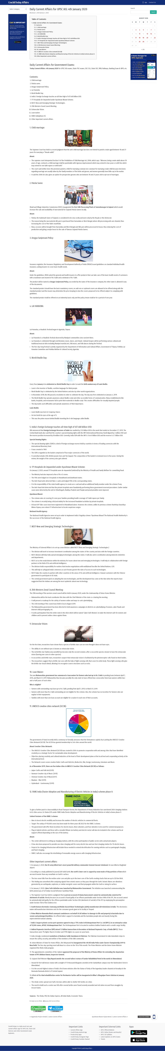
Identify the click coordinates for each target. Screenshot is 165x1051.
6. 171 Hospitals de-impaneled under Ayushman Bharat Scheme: (55, 40)
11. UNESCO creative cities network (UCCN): (49, 52)
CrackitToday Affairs (18, 2)
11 (139, 34)
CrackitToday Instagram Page (80, 1037)
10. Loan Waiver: (41, 49)
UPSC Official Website (107, 1030)
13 (147, 34)
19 (143, 38)
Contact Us (152, 2)
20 (147, 38)
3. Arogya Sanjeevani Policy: (44, 32)
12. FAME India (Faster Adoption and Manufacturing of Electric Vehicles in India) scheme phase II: (66, 54)
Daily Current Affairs (36, 1001)
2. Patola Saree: (40, 29)
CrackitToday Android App (79, 1032)
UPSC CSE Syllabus (106, 1034)
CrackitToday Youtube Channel (80, 1039)
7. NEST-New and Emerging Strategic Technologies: (51, 43)
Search (133, 8)
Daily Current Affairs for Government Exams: (47, 23)
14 (151, 34)
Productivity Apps (76, 1034)
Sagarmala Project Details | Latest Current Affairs (46, 1017)
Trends (103, 1039)
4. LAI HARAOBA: (41, 34)
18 (139, 38)
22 (155, 38)
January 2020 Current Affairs (52, 1001)
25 (139, 42)
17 (136, 38)
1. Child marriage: (41, 27)
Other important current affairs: (46, 56)
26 (143, 42)
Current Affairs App (76, 1030)
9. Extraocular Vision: (43, 47)
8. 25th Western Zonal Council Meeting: (48, 45)
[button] (154, 1016)
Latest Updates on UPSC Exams (110, 1037)
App (145, 2)
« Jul (143, 49)
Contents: (39, 25)
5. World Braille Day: (42, 36)
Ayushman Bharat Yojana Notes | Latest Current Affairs (109, 1017)
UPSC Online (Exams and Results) (111, 1032)
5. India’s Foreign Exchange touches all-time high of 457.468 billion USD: (58, 38)
